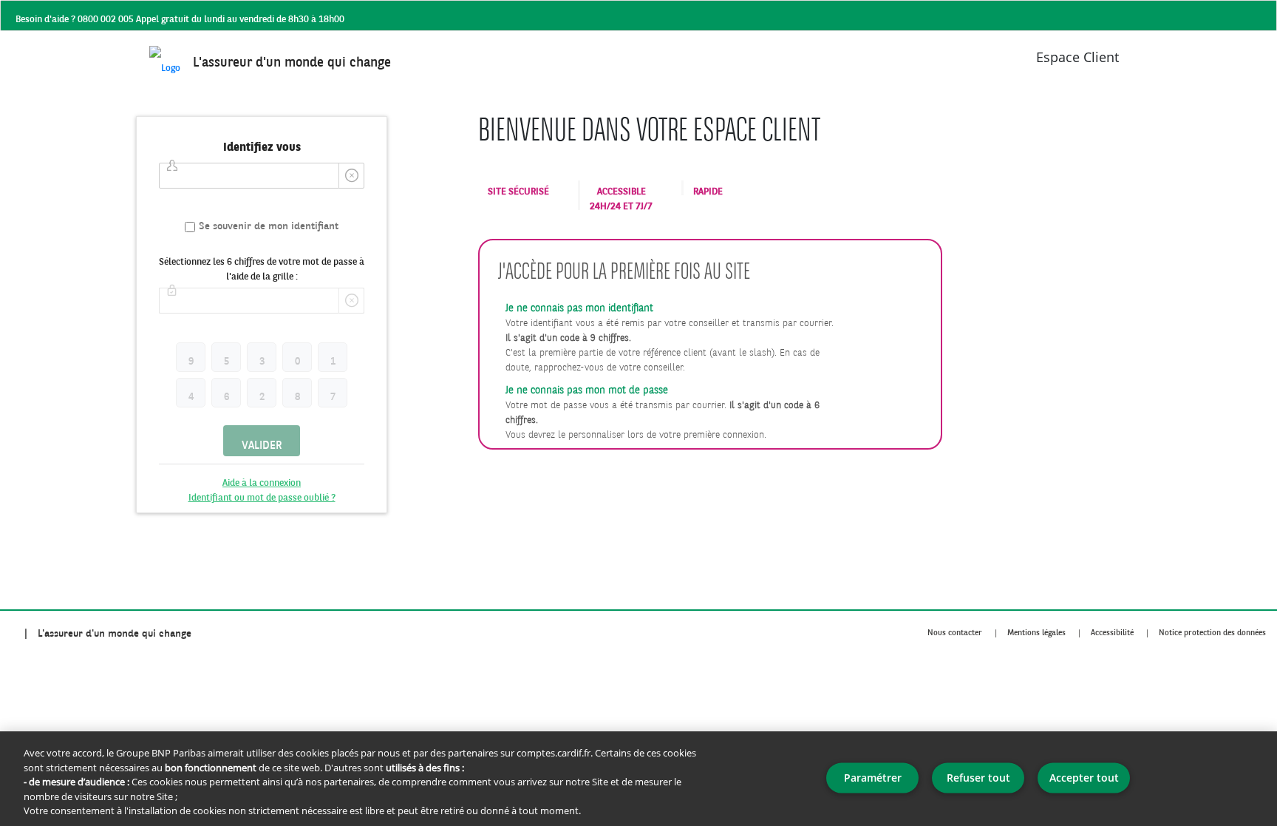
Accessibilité (1112, 629)
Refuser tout (978, 778)
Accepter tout (1084, 778)
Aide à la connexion (261, 479)
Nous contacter (954, 629)
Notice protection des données (1212, 629)
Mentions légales (1036, 629)
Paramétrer (873, 778)
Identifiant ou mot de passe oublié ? (262, 493)
